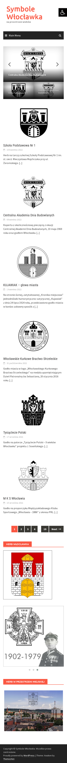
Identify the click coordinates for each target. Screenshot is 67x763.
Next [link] (55, 529)
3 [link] (27, 529)
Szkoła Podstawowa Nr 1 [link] (17, 93)
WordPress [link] (29, 755)
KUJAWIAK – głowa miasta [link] (20, 285)
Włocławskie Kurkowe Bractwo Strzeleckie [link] (30, 359)
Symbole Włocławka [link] (25, 12)
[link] (63, 12)
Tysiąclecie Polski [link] (14, 432)
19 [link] (45, 529)
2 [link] (21, 529)
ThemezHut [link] (8, 758)
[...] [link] (20, 163)
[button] (55, 64)
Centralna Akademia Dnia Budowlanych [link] (48, 92)
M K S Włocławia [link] (14, 498)
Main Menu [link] (15, 35)
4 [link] (34, 529)
